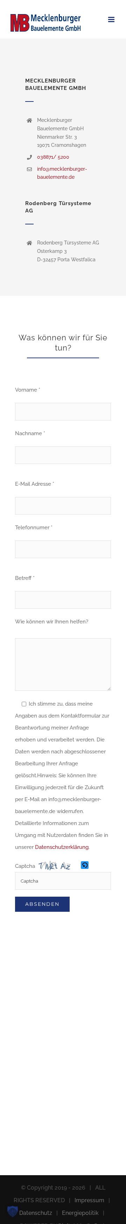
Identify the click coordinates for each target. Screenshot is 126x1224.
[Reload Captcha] (85, 865)
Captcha (25, 866)
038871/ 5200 (53, 157)
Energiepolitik (80, 1213)
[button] (85, 866)
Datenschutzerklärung (62, 847)
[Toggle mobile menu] (111, 19)
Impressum (89, 1200)
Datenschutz (35, 1213)
